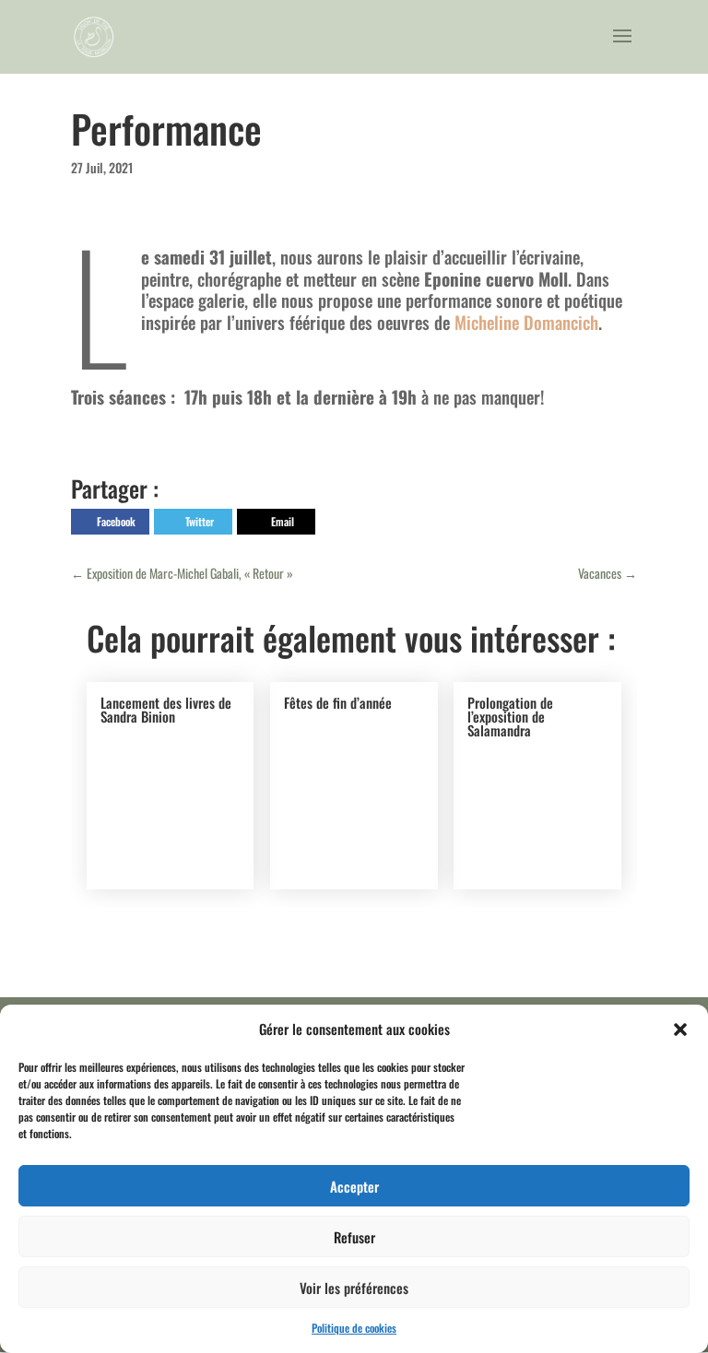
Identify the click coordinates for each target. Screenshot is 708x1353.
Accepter (354, 1186)
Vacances (607, 572)
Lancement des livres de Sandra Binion (165, 709)
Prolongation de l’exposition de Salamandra (510, 716)
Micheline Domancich (526, 322)
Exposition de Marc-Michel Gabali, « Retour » (182, 572)
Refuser (354, 1237)
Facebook (116, 521)
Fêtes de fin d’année (338, 702)
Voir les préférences (354, 1287)
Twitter (199, 521)
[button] (680, 1029)
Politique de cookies (354, 1327)
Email (282, 521)
